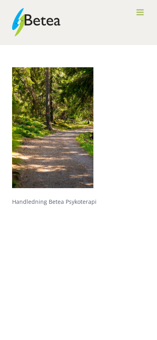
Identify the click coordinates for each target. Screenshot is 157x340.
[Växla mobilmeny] (140, 12)
